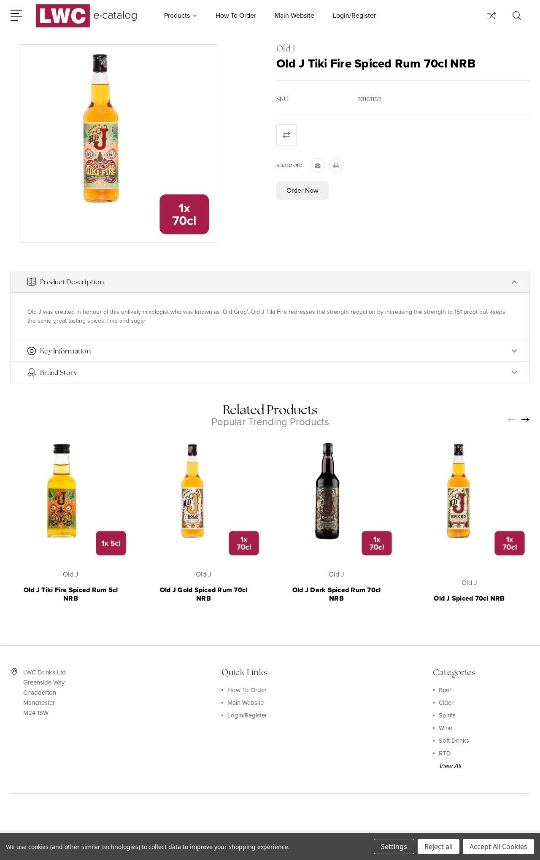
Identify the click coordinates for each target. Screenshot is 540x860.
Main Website (294, 15)
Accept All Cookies (498, 846)
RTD (445, 753)
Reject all (438, 846)
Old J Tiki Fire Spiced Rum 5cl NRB (71, 594)
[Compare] (491, 20)
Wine (445, 728)
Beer (445, 690)
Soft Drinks (454, 740)
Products (177, 15)
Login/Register (354, 15)
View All (450, 766)
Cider (446, 702)
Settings (394, 846)
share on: (289, 165)
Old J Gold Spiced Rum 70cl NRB (204, 594)
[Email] (317, 165)
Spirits (447, 715)
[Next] (525, 420)
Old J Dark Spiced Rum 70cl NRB (336, 594)
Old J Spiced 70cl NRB (469, 598)
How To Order (236, 15)
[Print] (336, 165)
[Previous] (512, 420)
